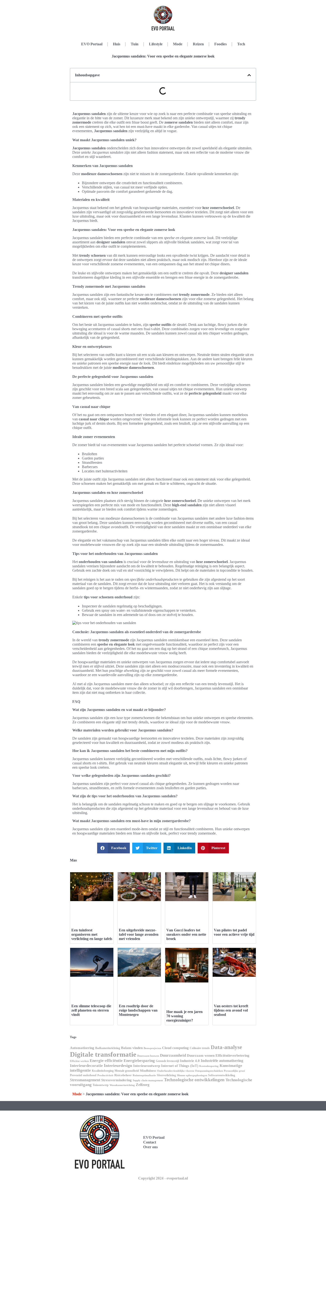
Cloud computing (175, 1048)
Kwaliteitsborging (103, 1070)
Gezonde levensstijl (167, 1061)
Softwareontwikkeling (221, 1075)
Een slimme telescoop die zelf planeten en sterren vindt (91, 1010)
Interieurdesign (118, 1065)
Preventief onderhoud (83, 1075)
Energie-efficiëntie (106, 1060)
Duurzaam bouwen (148, 1056)
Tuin (134, 44)
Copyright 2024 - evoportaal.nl (163, 1178)
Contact (149, 1142)
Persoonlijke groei (234, 1071)
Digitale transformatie (103, 1054)
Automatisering (82, 1048)
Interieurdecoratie (86, 1065)
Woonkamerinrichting (122, 1085)
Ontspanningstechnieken (209, 1071)
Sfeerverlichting (166, 1075)
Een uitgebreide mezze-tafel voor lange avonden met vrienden (138, 934)
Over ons (150, 1147)
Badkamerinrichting (107, 1048)
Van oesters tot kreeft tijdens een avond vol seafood (231, 1010)
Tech (241, 44)
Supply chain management (148, 1080)
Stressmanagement (85, 1080)
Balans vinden (132, 1048)
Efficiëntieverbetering (232, 1055)
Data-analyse (226, 1047)
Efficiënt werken (79, 1061)
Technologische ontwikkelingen (194, 1079)
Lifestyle (156, 44)
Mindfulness (148, 1070)
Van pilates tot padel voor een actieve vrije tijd (234, 932)
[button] (249, 75)
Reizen (198, 44)
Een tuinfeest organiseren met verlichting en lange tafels (91, 934)
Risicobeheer (123, 1075)
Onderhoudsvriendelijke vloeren (175, 1071)
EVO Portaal (91, 44)
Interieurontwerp (146, 1066)
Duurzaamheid (173, 1055)
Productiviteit (105, 1075)
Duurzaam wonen (201, 1055)
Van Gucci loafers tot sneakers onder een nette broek (186, 934)
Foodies (220, 44)
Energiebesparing (139, 1060)
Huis (116, 44)
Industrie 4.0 (190, 1061)
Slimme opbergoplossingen (192, 1075)
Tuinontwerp (101, 1085)
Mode (177, 44)
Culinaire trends (200, 1048)
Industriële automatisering (222, 1061)
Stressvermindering (116, 1080)
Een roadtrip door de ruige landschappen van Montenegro (138, 1010)
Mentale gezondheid (127, 1070)
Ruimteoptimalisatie (144, 1075)
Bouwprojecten (152, 1048)
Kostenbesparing (209, 1066)
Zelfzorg (142, 1085)
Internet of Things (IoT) (179, 1066)
